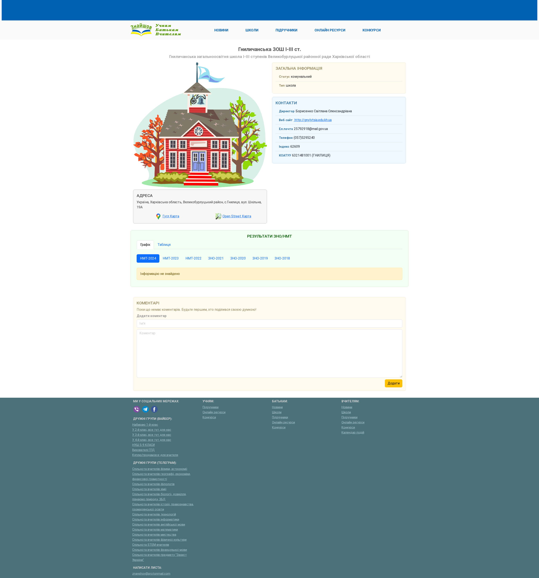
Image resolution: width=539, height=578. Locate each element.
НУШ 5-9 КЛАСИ (143, 445)
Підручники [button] (286, 30)
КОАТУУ (285, 155)
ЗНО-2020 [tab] (238, 258)
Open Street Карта (237, 216)
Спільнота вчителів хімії (149, 489)
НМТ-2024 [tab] (148, 258)
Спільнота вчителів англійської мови (158, 524)
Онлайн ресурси (214, 412)
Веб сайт (286, 120)
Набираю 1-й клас (145, 425)
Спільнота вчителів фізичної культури (159, 540)
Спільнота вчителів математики (155, 529)
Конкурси (209, 417)
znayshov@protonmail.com (151, 573)
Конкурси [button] (372, 30)
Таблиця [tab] (164, 245)
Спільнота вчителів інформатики (155, 519)
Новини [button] (221, 30)
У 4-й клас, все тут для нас (151, 440)
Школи (277, 412)
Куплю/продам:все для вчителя (155, 455)
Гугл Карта (171, 216)
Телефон (286, 138)
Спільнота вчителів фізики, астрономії (159, 469)
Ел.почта (286, 129)
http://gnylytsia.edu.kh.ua (313, 120)
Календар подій (353, 432)
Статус (284, 77)
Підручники (211, 407)
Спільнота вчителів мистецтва (154, 535)
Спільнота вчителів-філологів (153, 484)
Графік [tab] (145, 245)
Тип (282, 85)
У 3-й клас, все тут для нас (151, 435)
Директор (287, 111)
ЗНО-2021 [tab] (216, 258)
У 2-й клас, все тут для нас (151, 430)
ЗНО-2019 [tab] (260, 258)
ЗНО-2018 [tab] (282, 258)
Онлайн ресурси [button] (330, 30)
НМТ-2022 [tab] (193, 258)
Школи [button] (251, 30)
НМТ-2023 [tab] (171, 258)
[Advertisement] (209, 9)
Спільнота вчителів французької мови (159, 550)
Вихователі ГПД (143, 450)
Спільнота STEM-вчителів (150, 545)
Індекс (284, 147)
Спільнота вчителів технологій (154, 514)
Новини (277, 407)
